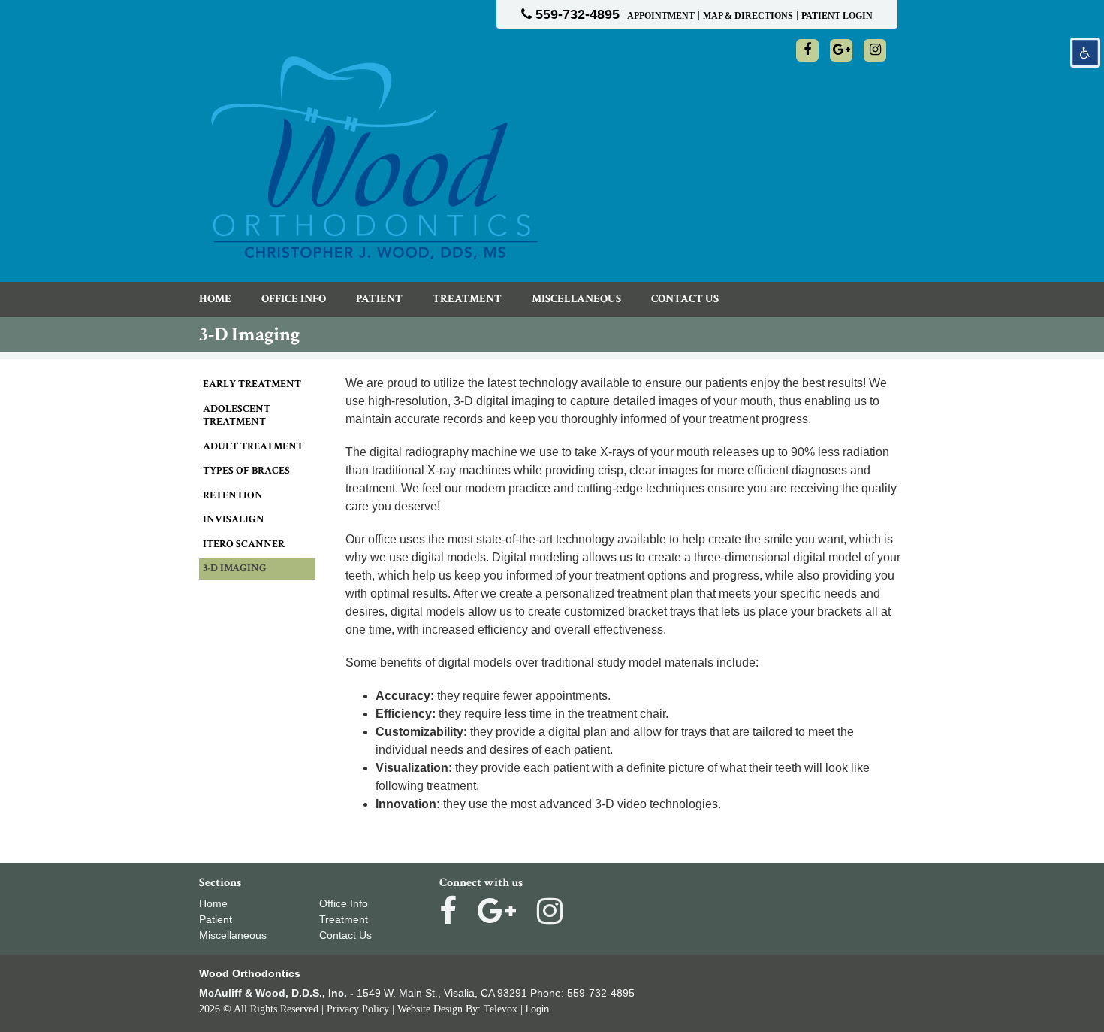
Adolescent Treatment (236, 415)
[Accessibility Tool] (1085, 53)
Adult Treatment (253, 446)
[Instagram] (875, 50)
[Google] (841, 50)
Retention (233, 495)
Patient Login (837, 16)
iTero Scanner (244, 544)
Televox (500, 1009)
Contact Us (345, 935)
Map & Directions (748, 16)
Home (213, 903)
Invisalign (233, 519)
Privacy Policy (358, 1009)
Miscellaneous (233, 935)
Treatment (343, 919)
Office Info (343, 903)
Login (537, 1009)
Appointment (661, 16)
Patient (215, 919)
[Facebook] (807, 50)
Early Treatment (252, 384)
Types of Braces (246, 470)
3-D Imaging (235, 568)
